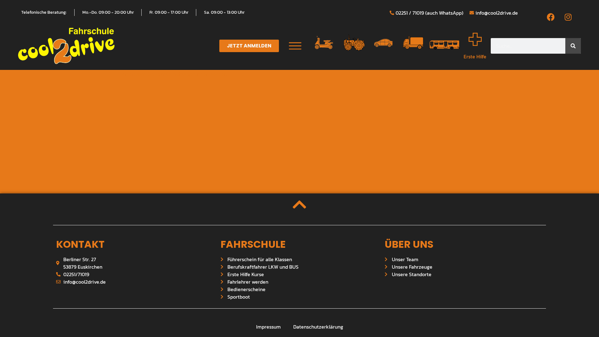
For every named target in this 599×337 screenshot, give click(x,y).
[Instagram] (568, 17)
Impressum (268, 326)
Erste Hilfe (475, 56)
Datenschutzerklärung (318, 326)
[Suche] (573, 46)
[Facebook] (551, 17)
